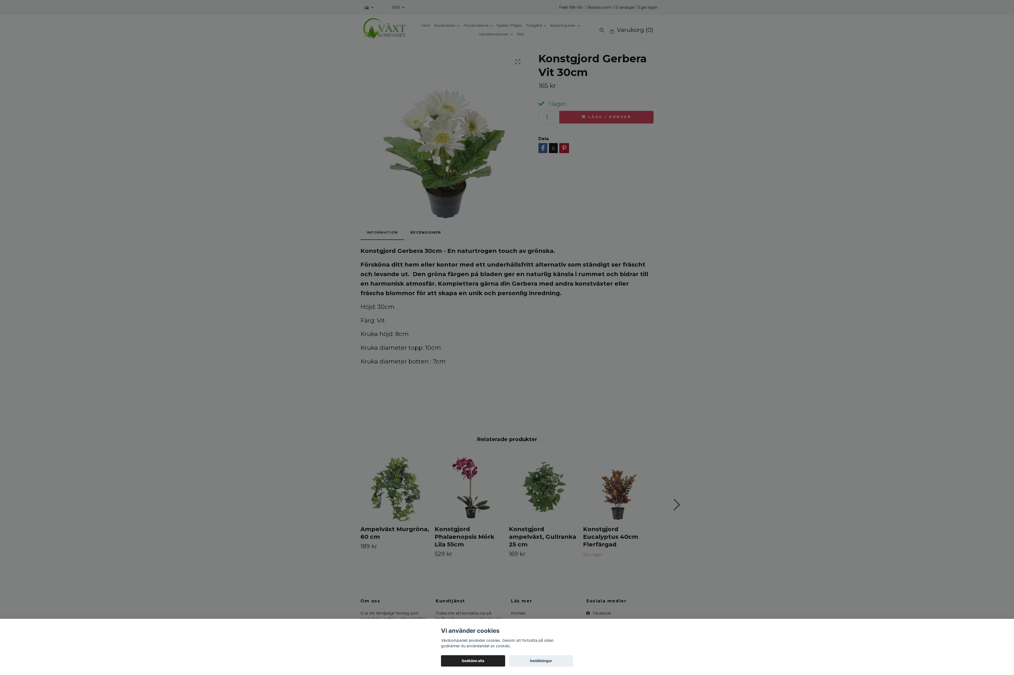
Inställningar (541, 661)
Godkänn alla (473, 661)
